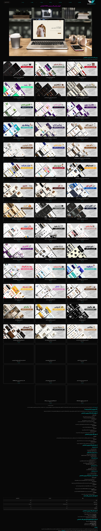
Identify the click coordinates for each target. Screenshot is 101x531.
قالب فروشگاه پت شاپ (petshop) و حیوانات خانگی (50, 138)
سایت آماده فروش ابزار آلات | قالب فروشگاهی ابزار (19, 178)
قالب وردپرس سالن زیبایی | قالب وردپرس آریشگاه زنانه (18, 198)
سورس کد (42, 2)
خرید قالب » (82, 120)
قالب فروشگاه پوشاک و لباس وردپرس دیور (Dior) (50, 400)
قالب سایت (70, 2)
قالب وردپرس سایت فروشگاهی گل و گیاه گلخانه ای (19, 117)
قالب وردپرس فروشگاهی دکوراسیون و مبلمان (18, 158)
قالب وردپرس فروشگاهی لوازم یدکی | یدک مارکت (50, 279)
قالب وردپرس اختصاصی (95, 407)
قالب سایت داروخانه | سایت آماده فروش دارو (50, 178)
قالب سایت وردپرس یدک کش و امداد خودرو (82, 380)
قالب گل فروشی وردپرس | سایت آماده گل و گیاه (19, 259)
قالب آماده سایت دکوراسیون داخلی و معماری (50, 259)
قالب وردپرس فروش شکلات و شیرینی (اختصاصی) (50, 97)
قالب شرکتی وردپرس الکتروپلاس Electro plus (82, 400)
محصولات (32, 2)
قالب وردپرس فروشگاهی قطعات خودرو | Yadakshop (82, 239)
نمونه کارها (51, 2)
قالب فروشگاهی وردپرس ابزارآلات (50, 158)
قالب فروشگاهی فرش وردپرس (82, 77)
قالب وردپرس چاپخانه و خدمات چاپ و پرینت (18, 97)
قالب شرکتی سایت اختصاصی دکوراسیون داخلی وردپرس (18, 360)
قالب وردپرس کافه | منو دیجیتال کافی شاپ (82, 299)
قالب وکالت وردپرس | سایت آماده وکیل (82, 360)
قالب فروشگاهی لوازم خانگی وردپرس (50, 77)
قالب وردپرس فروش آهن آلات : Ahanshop (82, 218)
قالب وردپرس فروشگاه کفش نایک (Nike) (19, 239)
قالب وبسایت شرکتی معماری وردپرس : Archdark (50, 218)
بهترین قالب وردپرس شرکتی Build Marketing (18, 279)
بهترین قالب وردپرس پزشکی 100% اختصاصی (18, 138)
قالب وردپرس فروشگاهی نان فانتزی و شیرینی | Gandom (18, 218)
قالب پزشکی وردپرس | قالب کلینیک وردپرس (82, 279)
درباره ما (23, 2)
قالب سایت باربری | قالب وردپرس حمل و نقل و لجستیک (82, 178)
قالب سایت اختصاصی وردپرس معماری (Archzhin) (19, 380)
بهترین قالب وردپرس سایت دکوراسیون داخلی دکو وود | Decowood (82, 158)
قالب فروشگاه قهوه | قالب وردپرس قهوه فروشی (18, 340)
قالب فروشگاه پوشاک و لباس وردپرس (50, 299)
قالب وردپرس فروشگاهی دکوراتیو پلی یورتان (82, 259)
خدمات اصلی (60, 2)
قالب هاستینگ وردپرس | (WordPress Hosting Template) (82, 117)
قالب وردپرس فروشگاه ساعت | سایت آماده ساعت (82, 340)
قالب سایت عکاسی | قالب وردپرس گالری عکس (50, 198)
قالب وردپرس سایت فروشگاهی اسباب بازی (50, 117)
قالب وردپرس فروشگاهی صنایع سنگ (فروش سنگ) (82, 97)
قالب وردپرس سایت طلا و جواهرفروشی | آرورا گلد (82, 138)
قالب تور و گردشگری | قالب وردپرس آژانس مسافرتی (82, 198)
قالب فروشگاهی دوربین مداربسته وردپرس (19, 77)
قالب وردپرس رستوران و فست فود (19, 299)
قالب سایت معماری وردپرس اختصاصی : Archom (50, 239)
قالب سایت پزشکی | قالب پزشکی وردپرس (50, 360)
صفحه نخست (79, 2)
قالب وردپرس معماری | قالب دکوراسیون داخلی (50, 340)
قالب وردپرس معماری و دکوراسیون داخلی (50, 380)
